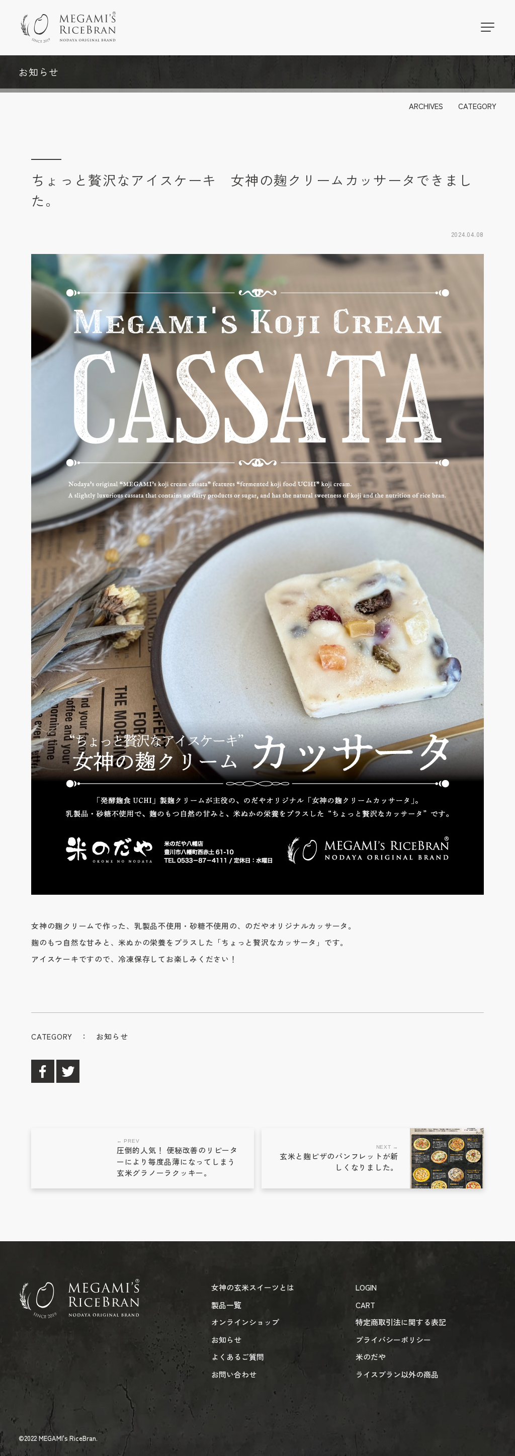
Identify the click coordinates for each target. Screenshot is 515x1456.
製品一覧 (226, 1305)
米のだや (371, 1356)
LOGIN (366, 1287)
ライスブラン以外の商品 (397, 1374)
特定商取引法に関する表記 (401, 1322)
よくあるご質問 (237, 1356)
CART (365, 1305)
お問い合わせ (233, 1374)
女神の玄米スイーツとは (252, 1287)
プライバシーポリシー (393, 1339)
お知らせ (112, 1036)
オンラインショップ (245, 1322)
